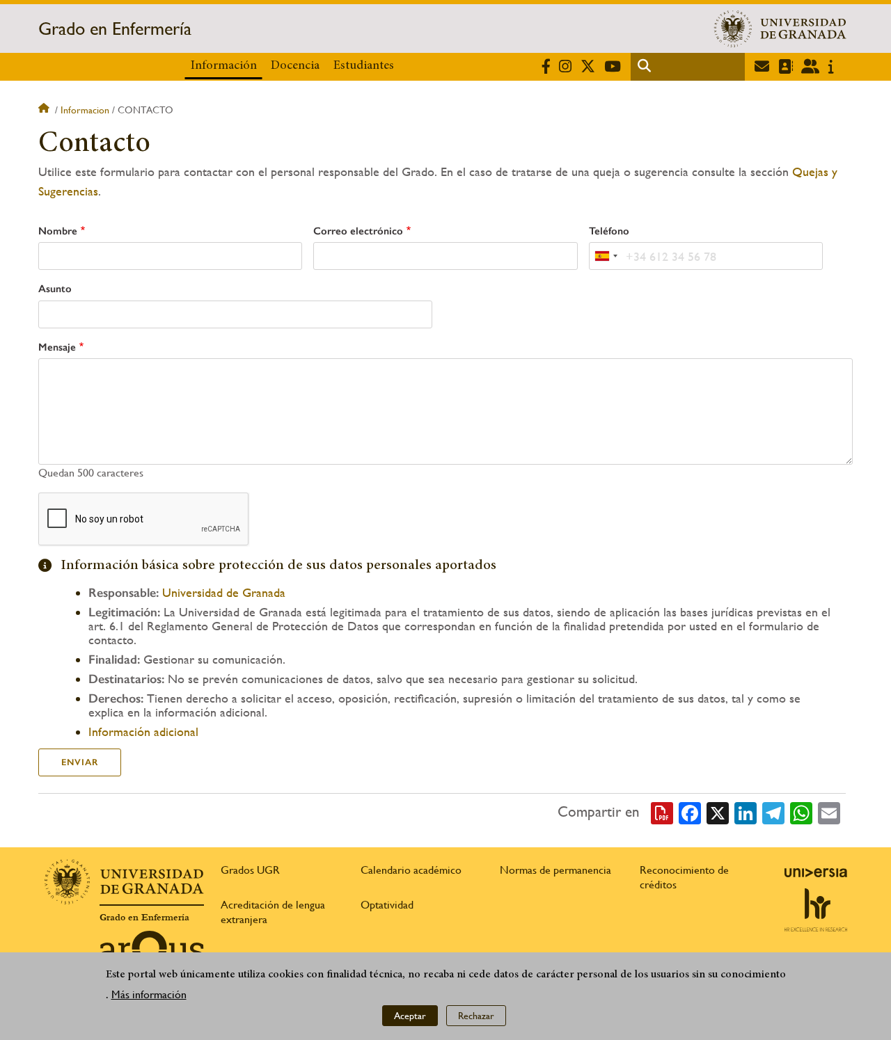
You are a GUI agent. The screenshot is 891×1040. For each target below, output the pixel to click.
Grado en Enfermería (114, 28)
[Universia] (815, 872)
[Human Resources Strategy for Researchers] (815, 909)
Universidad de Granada (223, 592)
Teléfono (609, 231)
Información (224, 66)
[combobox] (606, 256)
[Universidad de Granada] (780, 28)
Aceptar (410, 1015)
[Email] (829, 811)
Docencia (295, 66)
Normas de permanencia (555, 870)
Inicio (45, 110)
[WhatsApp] (801, 811)
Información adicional (143, 731)
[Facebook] (690, 811)
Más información (149, 994)
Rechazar (476, 1015)
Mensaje (57, 347)
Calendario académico (411, 870)
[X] (718, 811)
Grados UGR (250, 870)
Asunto (55, 288)
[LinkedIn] (745, 811)
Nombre (57, 231)
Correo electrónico (358, 231)
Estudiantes (363, 66)
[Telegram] (773, 811)
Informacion (85, 109)
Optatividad (387, 904)
